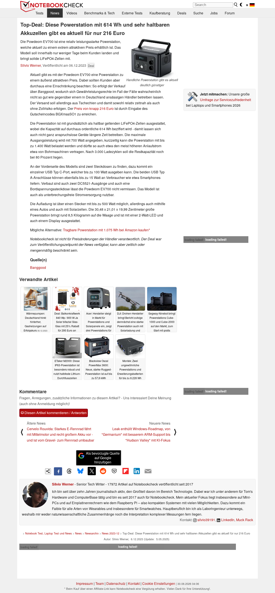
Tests (39, 13)
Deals (181, 13)
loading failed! (194, 240)
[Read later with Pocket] (114, 471)
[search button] (236, 5)
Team (99, 583)
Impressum (84, 583)
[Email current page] (148, 471)
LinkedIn (227, 519)
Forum (230, 13)
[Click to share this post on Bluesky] (80, 471)
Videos (71, 13)
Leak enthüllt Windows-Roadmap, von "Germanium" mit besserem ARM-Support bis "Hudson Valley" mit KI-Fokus (136, 434)
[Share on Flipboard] (125, 471)
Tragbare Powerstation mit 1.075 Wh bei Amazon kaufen (106, 229)
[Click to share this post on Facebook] (58, 471)
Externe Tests (132, 13)
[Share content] (48, 471)
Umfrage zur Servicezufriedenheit (225, 99)
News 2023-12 (110, 533)
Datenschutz (115, 583)
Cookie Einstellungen (158, 583)
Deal (91, 65)
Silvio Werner (30, 65)
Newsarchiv (92, 533)
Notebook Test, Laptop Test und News (48, 533)
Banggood (38, 267)
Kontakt (134, 583)
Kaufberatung (160, 13)
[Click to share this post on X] (92, 471)
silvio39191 (206, 519)
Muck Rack (244, 519)
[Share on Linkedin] (137, 471)
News (54, 13)
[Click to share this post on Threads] (69, 471)
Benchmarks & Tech (99, 13)
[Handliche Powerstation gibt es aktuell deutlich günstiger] (152, 58)
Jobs (214, 13)
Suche (198, 13)
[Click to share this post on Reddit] (103, 471)
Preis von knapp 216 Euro (94, 108)
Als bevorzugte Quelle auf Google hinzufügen (103, 458)
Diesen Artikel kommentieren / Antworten (55, 412)
